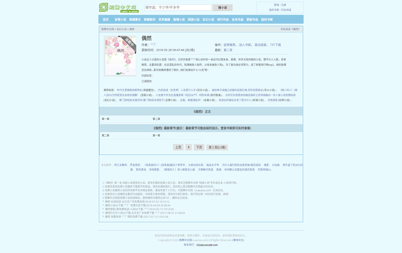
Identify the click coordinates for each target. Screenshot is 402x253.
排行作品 (223, 19)
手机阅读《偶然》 (291, 29)
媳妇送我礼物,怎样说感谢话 (247, 90)
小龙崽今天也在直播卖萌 (169, 95)
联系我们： (190, 245)
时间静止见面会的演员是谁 (239, 169)
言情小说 (120, 19)
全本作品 (238, 19)
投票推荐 (229, 45)
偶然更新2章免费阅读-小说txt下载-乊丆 (127, 209)
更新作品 (252, 19)
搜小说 (222, 7)
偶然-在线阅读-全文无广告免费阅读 (124, 201)
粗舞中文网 (107, 29)
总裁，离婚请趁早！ (191, 100)
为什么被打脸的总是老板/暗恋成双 (241, 165)
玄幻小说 (208, 19)
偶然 (131, 29)
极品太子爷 (212, 165)
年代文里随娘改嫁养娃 (129, 90)
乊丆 (153, 45)
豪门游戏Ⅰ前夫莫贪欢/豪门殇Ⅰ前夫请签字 (141, 100)
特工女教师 (120, 165)
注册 (283, 5)
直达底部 (260, 45)
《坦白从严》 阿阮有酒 (196, 95)
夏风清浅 (141, 169)
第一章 (105, 119)
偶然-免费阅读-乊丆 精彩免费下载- (124, 216)
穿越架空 (150, 19)
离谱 (218, 169)
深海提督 (154, 169)
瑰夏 (266, 165)
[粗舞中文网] (119, 7)
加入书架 (245, 45)
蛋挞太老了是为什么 (240, 100)
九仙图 (276, 165)
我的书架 (274, 10)
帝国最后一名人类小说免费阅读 (278, 95)
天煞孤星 (273, 100)
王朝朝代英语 (205, 169)
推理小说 (179, 19)
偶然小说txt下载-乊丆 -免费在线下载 (125, 205)
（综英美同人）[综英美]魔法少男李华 (164, 165)
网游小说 (194, 19)
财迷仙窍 (224, 100)
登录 (276, 5)
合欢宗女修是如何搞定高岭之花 (242, 95)
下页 (199, 147)
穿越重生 (135, 19)
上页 (178, 147)
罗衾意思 (135, 165)
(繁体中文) (238, 240)
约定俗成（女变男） (169, 90)
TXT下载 (275, 45)
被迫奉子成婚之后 (222, 90)
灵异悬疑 (164, 19)
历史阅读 (286, 10)
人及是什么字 (188, 90)
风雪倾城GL (264, 169)
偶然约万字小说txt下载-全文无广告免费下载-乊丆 (132, 213)
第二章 (228, 50)
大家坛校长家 (195, 165)
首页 (106, 19)
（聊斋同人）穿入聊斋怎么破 (178, 169)
